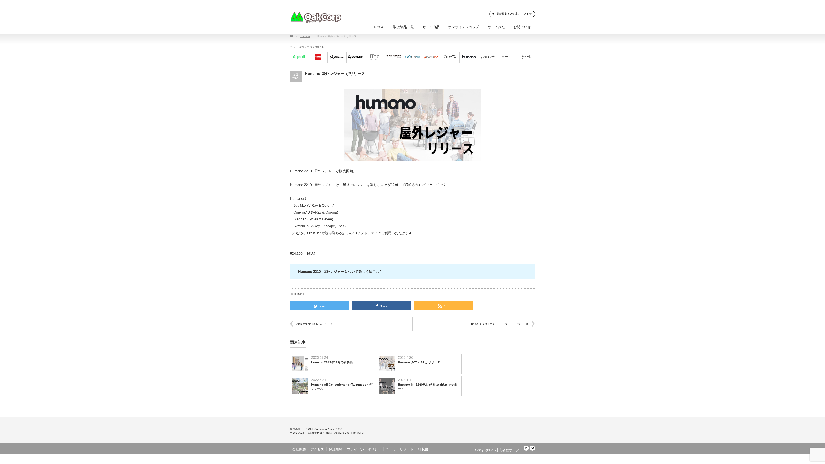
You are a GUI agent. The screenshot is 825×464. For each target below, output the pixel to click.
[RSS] (526, 448)
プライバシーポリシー (364, 449)
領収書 (423, 449)
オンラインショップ (463, 27)
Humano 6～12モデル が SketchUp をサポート (427, 386)
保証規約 (335, 449)
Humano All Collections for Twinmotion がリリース (341, 386)
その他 (525, 57)
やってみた (496, 27)
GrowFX (450, 57)
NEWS (379, 27)
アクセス (317, 449)
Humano (299, 293)
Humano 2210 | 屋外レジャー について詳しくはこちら (340, 271)
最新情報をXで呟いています (514, 13)
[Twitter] (532, 448)
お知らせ (488, 57)
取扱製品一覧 (403, 27)
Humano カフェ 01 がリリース (419, 362)
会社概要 (299, 449)
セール (506, 57)
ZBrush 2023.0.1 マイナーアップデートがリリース (499, 323)
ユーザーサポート (399, 449)
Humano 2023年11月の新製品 (332, 362)
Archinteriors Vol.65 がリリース (314, 323)
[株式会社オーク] (316, 17)
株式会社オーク (507, 450)
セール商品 (431, 27)
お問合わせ (522, 27)
